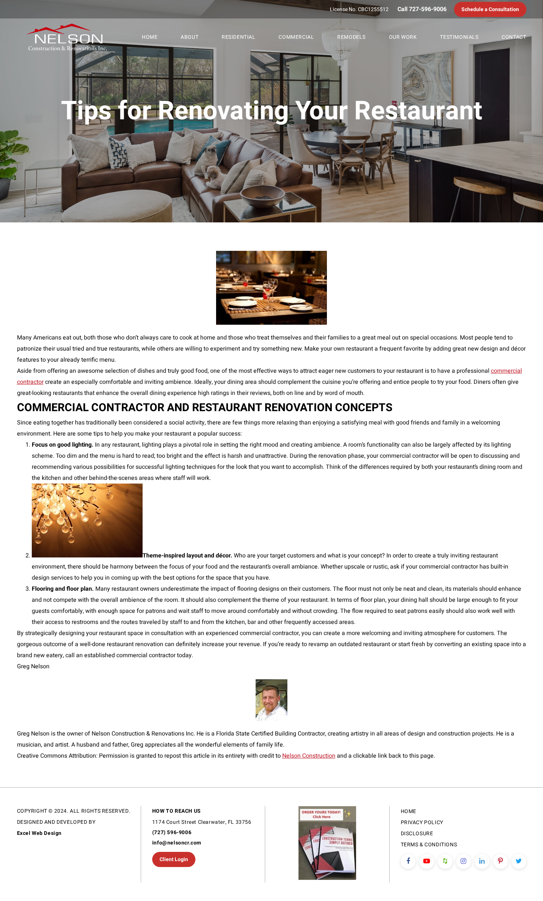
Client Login (174, 859)
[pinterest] (500, 861)
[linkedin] (482, 861)
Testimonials (459, 37)
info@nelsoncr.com (176, 843)
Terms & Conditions (429, 845)
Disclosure (417, 833)
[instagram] (463, 861)
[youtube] (426, 861)
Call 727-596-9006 (422, 9)
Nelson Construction (308, 755)
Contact (514, 37)
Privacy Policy (422, 822)
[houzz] (445, 861)
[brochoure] (327, 844)
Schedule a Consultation (490, 9)
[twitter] (519, 861)
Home (149, 37)
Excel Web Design (39, 833)
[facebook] (408, 861)
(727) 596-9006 (171, 832)
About (189, 37)
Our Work (403, 37)
